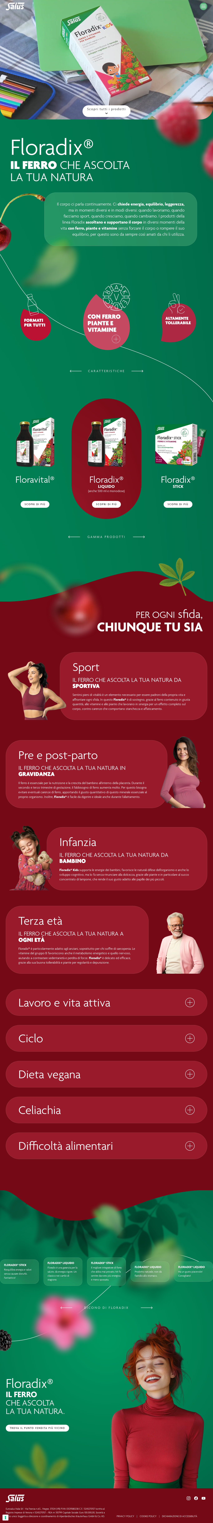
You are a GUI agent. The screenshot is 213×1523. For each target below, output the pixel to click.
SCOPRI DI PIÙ (35, 504)
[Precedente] (75, 371)
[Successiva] (137, 371)
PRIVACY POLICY (125, 1516)
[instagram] (188, 1498)
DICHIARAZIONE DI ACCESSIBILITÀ (179, 1516)
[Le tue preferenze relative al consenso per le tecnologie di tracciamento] (5, 1518)
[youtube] (203, 1498)
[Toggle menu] (203, 6)
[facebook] (196, 1498)
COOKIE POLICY (148, 1516)
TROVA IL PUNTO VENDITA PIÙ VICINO (37, 1428)
